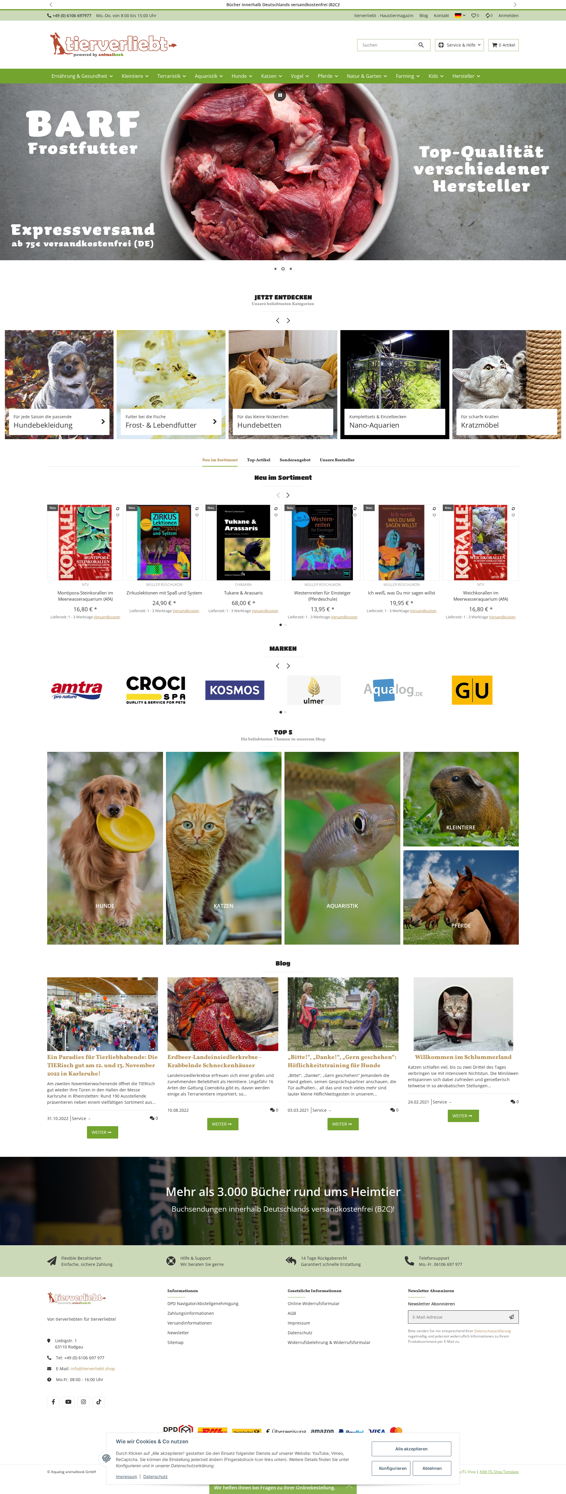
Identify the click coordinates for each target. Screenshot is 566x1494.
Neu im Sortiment (283, 477)
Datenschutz (155, 1476)
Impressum (126, 1476)
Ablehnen (432, 1468)
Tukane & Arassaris (243, 593)
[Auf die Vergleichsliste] (118, 509)
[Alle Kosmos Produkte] (234, 690)
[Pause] (280, 95)
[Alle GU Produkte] (472, 690)
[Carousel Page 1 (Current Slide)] (280, 712)
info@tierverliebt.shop (93, 1368)
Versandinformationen (189, 1323)
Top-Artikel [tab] (258, 460)
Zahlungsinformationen (190, 1313)
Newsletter (178, 1332)
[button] (51, 4)
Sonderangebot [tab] (295, 460)
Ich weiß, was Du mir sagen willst (401, 593)
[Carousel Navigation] (283, 320)
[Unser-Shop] (76, 1298)
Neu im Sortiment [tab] (220, 460)
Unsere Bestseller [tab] (337, 460)
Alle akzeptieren (411, 1448)
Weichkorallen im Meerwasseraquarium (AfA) (480, 596)
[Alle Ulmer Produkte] (313, 690)
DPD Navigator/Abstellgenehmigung (202, 1303)
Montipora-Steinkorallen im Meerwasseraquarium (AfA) (85, 596)
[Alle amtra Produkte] (76, 690)
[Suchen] (422, 45)
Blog (423, 15)
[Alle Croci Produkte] (155, 690)
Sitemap (175, 1342)
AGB (292, 1313)
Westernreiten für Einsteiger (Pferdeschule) (322, 596)
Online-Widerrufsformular (314, 1303)
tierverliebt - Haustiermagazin (384, 15)
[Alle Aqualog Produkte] (392, 690)
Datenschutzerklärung (492, 1330)
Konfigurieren (393, 1468)
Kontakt (441, 15)
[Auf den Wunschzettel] (118, 515)
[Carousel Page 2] (285, 712)
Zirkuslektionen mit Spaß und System (164, 593)
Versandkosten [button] (107, 617)
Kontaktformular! (366, 4)
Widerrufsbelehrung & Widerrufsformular (329, 1342)
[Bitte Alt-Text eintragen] (59, 384)
